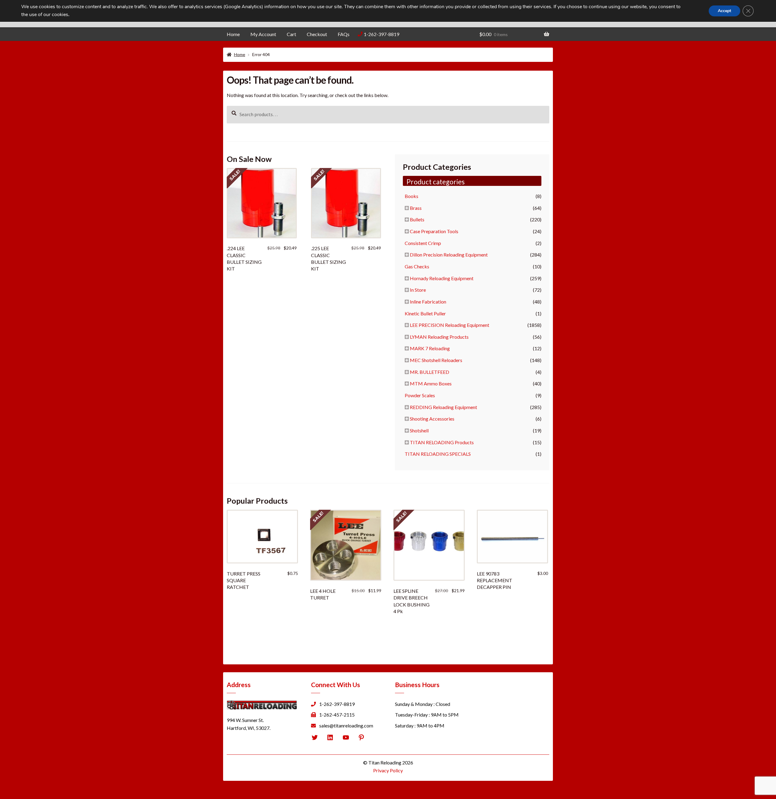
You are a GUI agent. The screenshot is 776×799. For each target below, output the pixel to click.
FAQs (344, 34)
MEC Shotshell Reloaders (436, 360)
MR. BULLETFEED (429, 372)
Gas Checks (417, 266)
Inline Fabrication (428, 301)
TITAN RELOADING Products (442, 442)
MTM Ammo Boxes (431, 383)
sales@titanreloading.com (346, 725)
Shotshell (419, 430)
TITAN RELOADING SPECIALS (438, 454)
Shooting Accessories (432, 418)
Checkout (317, 34)
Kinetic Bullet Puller (425, 313)
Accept (724, 11)
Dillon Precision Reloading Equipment (449, 254)
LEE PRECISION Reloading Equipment (449, 325)
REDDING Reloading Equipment (443, 407)
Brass (416, 208)
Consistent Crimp (423, 243)
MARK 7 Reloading (430, 348)
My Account (263, 34)
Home (233, 34)
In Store (418, 290)
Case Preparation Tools (434, 231)
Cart (291, 34)
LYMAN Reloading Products (439, 337)
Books (411, 196)
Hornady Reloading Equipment (441, 278)
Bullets (417, 219)
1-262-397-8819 (381, 34)
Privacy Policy (388, 770)
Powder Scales (420, 395)
